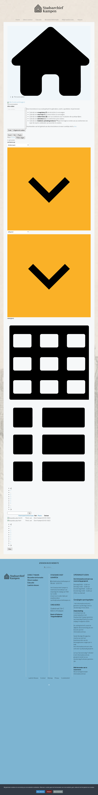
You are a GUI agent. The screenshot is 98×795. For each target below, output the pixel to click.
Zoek (9, 130)
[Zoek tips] (26, 118)
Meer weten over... (68, 20)
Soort (10, 135)
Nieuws (80, 20)
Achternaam (29, 515)
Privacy (57, 678)
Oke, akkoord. (40, 791)
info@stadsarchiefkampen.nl (61, 581)
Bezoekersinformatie (52, 20)
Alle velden (10, 106)
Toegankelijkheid (56, 616)
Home (18, 20)
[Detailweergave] (49, 444)
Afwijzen (49, 791)
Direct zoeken (27, 20)
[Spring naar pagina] (29, 513)
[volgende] (11, 509)
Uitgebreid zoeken (19, 130)
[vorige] (11, 488)
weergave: (10, 318)
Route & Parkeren (56, 614)
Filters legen (20, 137)
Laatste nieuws (33, 585)
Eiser (13, 137)
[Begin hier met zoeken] (50, 61)
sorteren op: (11, 142)
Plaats (20, 135)
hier (75, 126)
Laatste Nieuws (33, 678)
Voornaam (21, 515)
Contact (43, 678)
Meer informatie (58, 791)
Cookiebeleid (65, 678)
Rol (15, 135)
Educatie (39, 20)
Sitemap (50, 678)
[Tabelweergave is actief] (49, 361)
